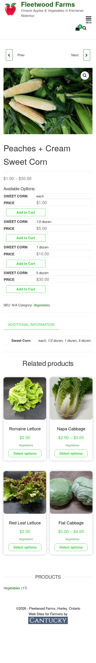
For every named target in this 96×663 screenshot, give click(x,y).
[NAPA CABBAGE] (86, 54)
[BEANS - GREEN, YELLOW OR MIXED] (9, 54)
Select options (25, 453)
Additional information (31, 324)
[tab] (34, 324)
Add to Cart (25, 212)
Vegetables (42, 305)
